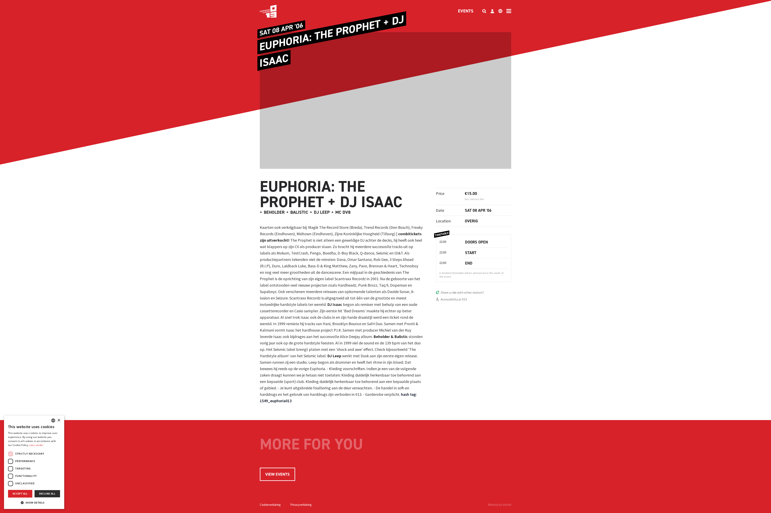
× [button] (58, 420)
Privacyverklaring (301, 505)
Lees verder (36, 445)
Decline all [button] (47, 493)
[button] (34, 502)
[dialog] (34, 462)
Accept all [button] (20, 493)
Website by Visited (499, 505)
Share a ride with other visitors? (462, 292)
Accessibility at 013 (454, 299)
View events (277, 474)
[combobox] (53, 420)
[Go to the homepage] (274, 11)
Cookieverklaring (270, 505)
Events (465, 11)
